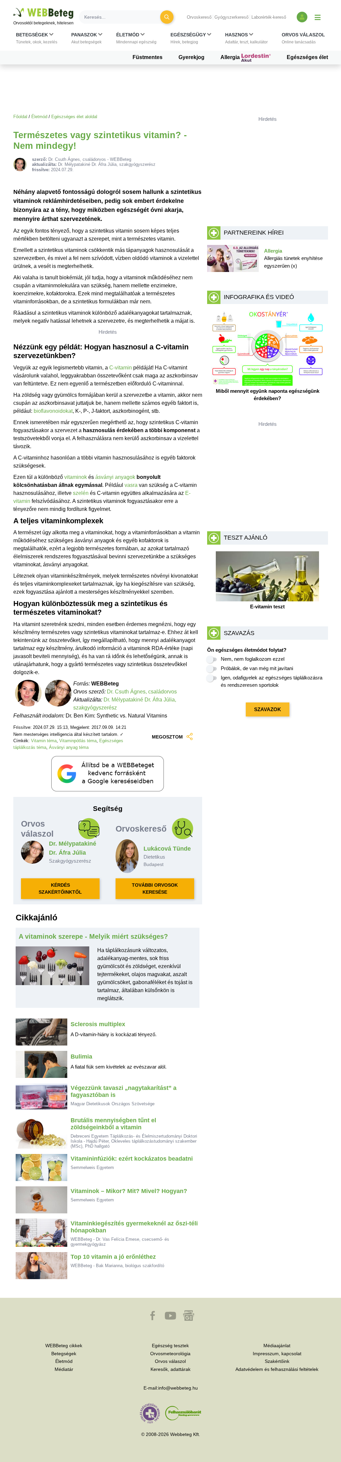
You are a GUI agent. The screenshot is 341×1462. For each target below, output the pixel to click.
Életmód (39, 116)
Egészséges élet (307, 57)
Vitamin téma (44, 740)
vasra (131, 485)
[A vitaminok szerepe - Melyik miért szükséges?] (52, 977)
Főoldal (20, 116)
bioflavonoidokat (53, 411)
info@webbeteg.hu (178, 1388)
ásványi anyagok (115, 477)
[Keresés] (166, 17)
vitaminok (75, 477)
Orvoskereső (199, 17)
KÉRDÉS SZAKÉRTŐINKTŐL (60, 888)
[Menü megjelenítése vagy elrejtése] (318, 17)
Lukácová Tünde (167, 848)
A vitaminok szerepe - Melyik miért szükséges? (93, 936)
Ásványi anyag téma (69, 747)
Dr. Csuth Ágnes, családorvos (142, 691)
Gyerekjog (191, 57)
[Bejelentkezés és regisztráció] (302, 17)
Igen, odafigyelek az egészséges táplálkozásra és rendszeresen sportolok (271, 681)
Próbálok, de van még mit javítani (257, 668)
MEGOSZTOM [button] (167, 737)
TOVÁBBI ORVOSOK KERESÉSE (155, 888)
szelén (81, 493)
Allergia (230, 57)
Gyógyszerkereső (231, 17)
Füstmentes (148, 57)
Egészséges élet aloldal (74, 116)
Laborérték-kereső (268, 17)
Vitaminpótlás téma (78, 740)
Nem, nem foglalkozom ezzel (252, 659)
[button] (36, 38)
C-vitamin (120, 367)
